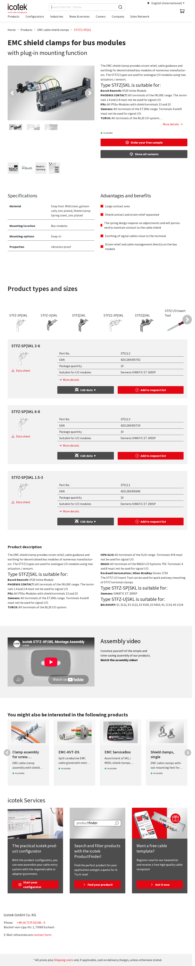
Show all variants (147, 154)
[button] (12, 93)
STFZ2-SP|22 (82, 30)
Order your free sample (147, 142)
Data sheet (23, 370)
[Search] (120, 7)
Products (26, 30)
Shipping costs (63, 960)
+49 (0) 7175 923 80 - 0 (31, 922)
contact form (42, 935)
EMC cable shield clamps (53, 30)
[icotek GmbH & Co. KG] (17, 8)
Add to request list (153, 390)
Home (12, 30)
